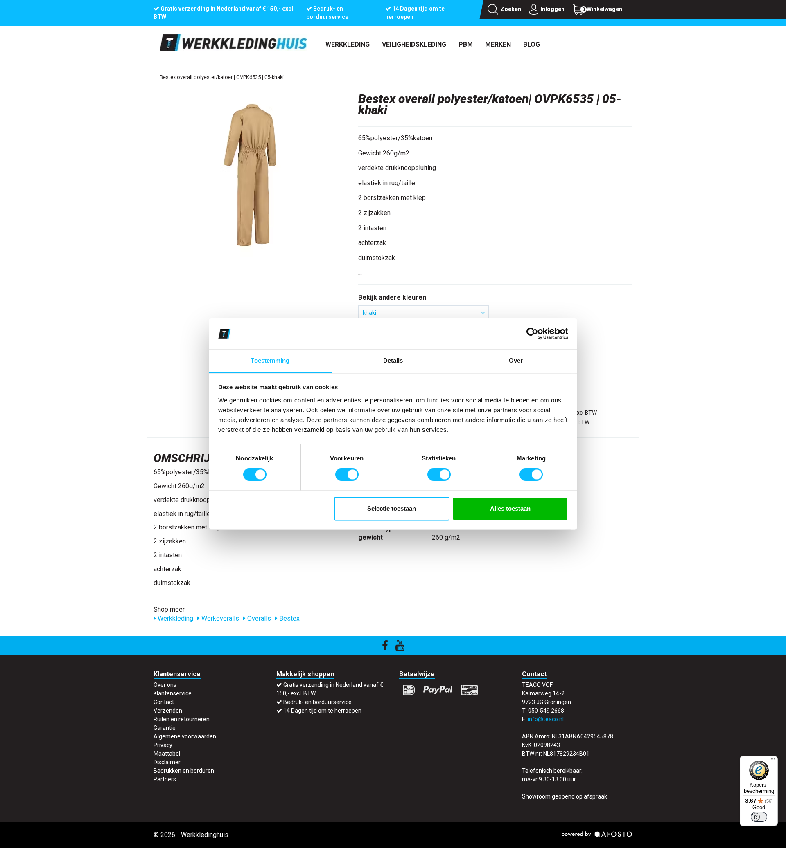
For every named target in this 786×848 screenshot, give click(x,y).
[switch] (347, 474)
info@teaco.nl (546, 719)
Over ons (165, 685)
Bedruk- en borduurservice (317, 702)
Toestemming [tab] (270, 360)
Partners (165, 779)
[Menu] (773, 761)
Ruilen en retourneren (182, 719)
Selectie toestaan (391, 508)
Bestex (289, 618)
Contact (164, 702)
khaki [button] (369, 313)
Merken (498, 44)
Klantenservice (173, 693)
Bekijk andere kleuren (392, 297)
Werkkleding (347, 44)
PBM (465, 44)
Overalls (258, 618)
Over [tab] (516, 360)
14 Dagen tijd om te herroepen (322, 710)
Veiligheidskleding (414, 44)
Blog (531, 44)
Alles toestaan (510, 508)
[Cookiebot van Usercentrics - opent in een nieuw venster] (532, 334)
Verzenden (168, 710)
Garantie (165, 728)
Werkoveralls (219, 618)
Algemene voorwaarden (185, 736)
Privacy (163, 745)
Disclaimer (167, 762)
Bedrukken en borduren (184, 770)
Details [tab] (393, 360)
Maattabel (167, 753)
